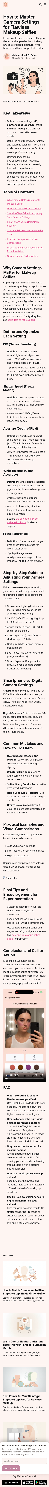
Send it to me (11, 1468)
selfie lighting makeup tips (21, 320)
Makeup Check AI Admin (24, 55)
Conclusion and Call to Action (22, 256)
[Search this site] (40, 4)
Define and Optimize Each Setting (24, 208)
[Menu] (45, 4)
